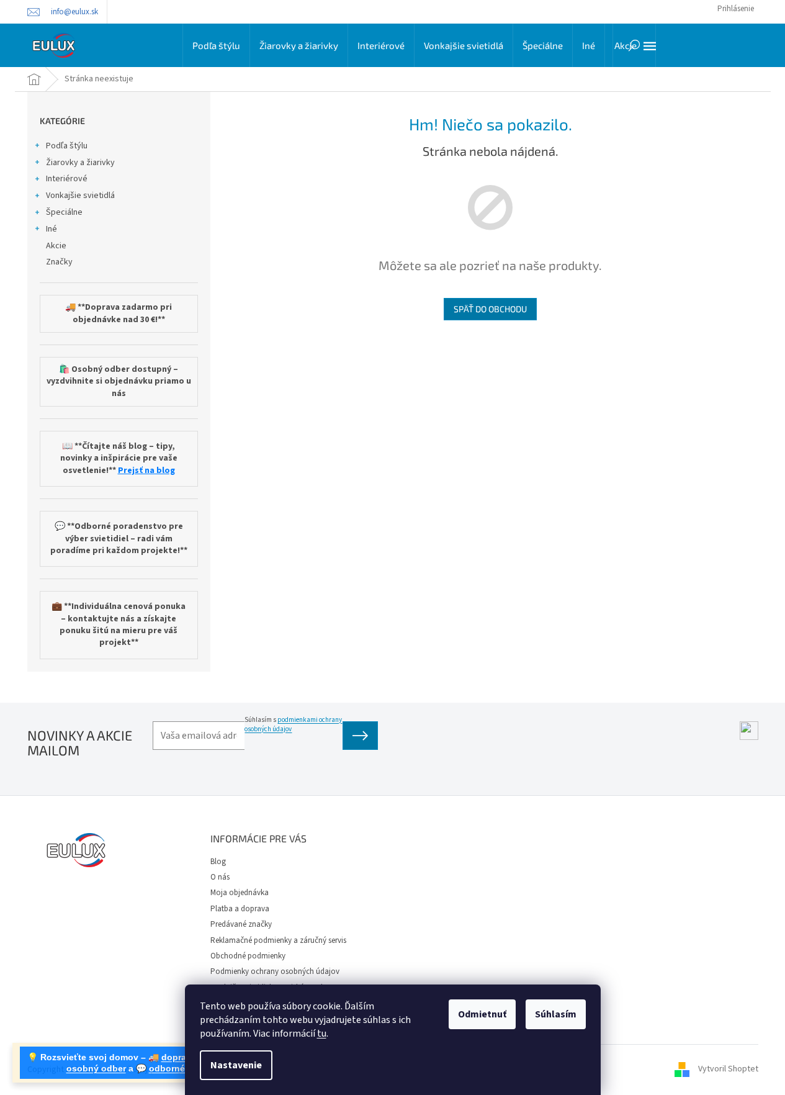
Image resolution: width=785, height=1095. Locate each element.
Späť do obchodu (490, 309)
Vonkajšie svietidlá (80, 195)
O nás (220, 877)
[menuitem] (216, 45)
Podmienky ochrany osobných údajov (274, 971)
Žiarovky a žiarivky (80, 162)
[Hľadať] (634, 45)
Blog (218, 861)
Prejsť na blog (146, 471)
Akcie (56, 246)
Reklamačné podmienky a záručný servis (278, 940)
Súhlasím (555, 1014)
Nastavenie (236, 1065)
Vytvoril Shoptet (728, 1069)
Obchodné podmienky (247, 956)
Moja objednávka (239, 892)
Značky (59, 262)
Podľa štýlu (66, 146)
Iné (51, 229)
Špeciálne (64, 212)
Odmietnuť (482, 1014)
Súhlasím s (293, 724)
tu (321, 1033)
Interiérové (66, 179)
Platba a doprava (239, 908)
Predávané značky (241, 924)
